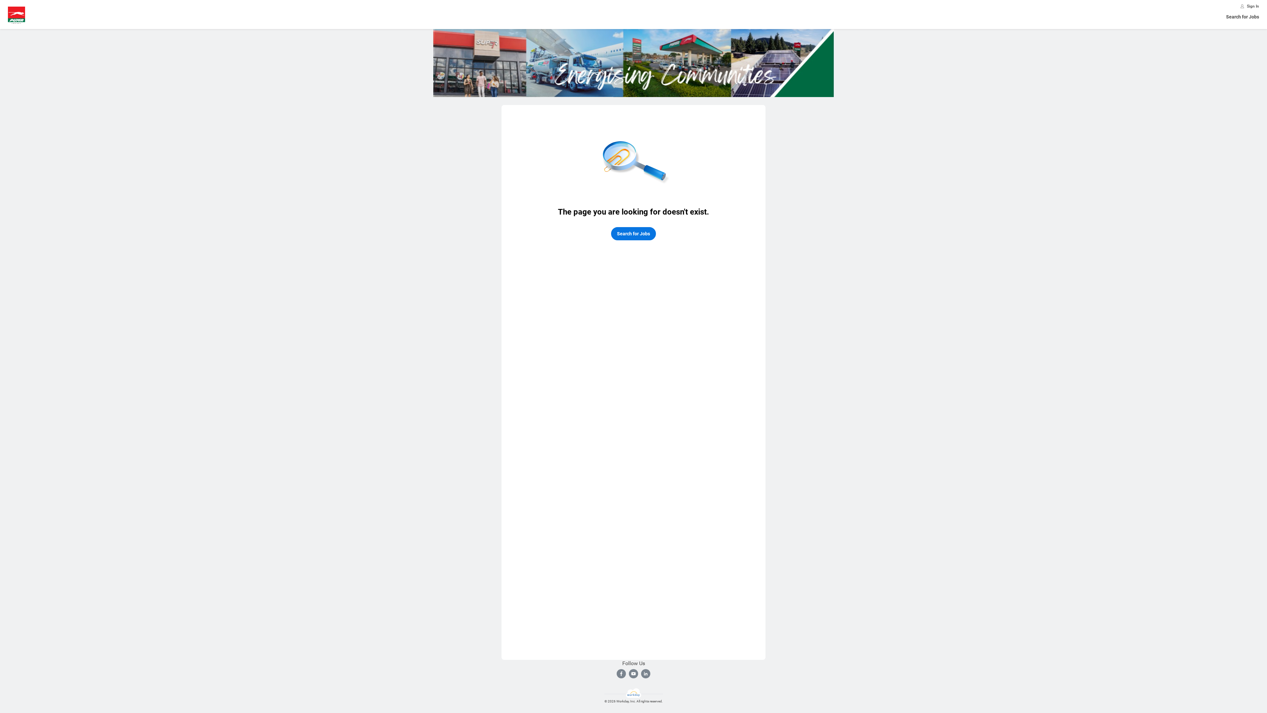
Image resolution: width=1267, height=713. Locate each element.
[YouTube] (633, 673)
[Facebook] (621, 673)
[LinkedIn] (645, 673)
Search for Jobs (1242, 16)
